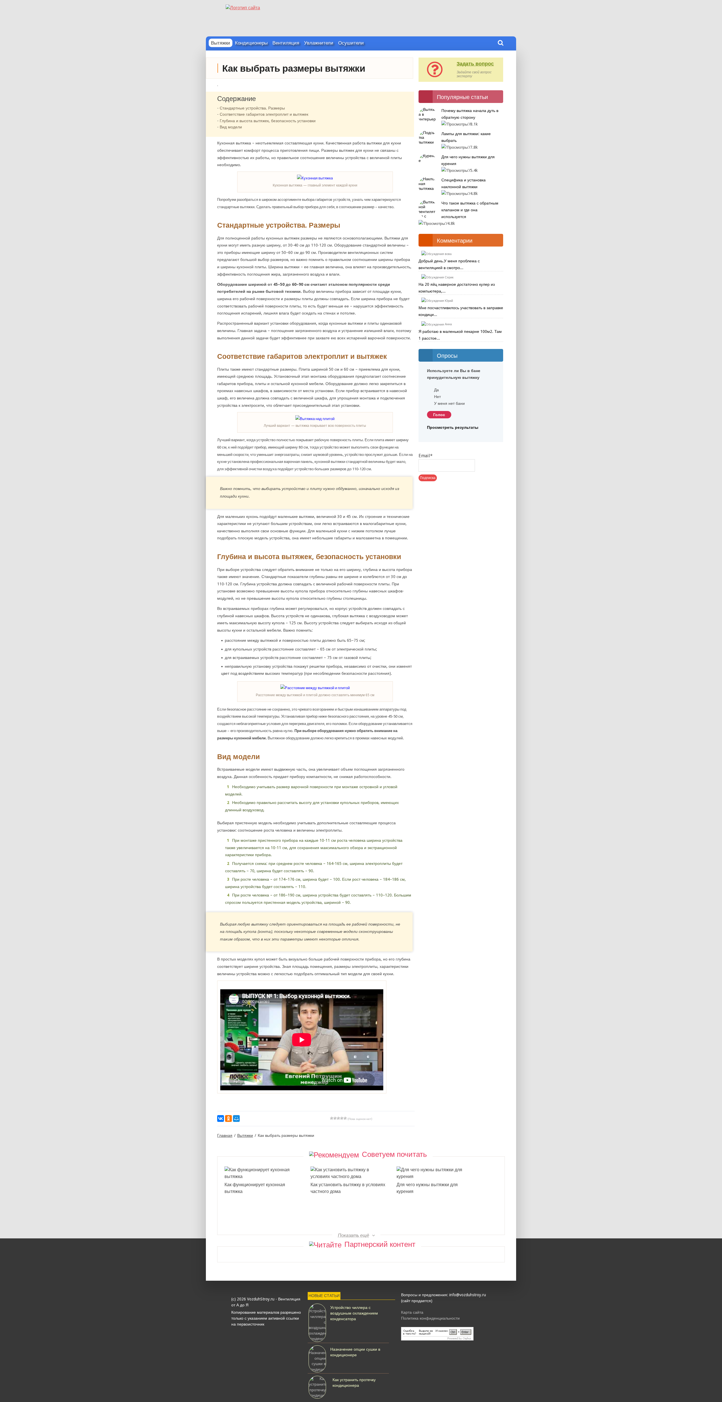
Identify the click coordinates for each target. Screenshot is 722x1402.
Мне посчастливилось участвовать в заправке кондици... (461, 311)
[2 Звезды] (335, 1118)
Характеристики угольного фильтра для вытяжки (434, 1219)
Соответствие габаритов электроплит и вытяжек (264, 114)
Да (436, 390)
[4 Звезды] (342, 1118)
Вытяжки (220, 42)
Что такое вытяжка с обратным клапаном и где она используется (469, 210)
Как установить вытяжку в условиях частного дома (348, 1188)
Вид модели (231, 127)
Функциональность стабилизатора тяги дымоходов (260, 1219)
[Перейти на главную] (361, 5)
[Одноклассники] (228, 1118)
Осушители (351, 42)
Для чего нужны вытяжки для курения (427, 1188)
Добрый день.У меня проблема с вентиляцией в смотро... (449, 264)
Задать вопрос (475, 64)
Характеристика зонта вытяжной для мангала (349, 1219)
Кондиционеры (251, 42)
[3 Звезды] (338, 1118)
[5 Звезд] (345, 1118)
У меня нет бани (449, 403)
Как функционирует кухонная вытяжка (254, 1188)
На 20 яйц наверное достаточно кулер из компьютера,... (457, 287)
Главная (224, 1135)
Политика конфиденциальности (430, 1318)
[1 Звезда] (331, 1118)
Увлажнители (318, 42)
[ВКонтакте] (220, 1118)
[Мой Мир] (236, 1118)
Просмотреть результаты (452, 427)
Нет (437, 396)
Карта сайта (412, 1312)
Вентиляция (285, 42)
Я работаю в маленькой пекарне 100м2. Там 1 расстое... (460, 334)
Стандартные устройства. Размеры (252, 108)
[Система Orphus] (444, 1334)
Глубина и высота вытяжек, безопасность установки (268, 120)
